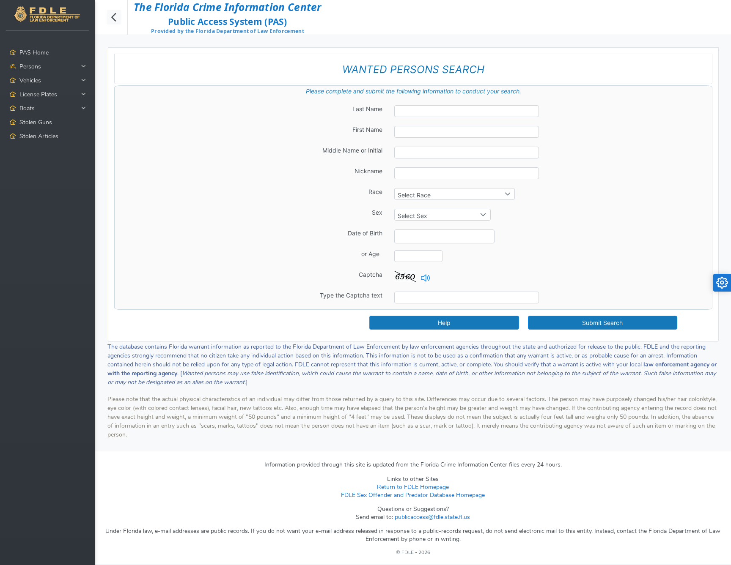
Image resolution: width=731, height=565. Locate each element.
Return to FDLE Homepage (413, 487)
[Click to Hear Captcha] (424, 279)
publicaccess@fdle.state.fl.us (432, 517)
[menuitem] (47, 90)
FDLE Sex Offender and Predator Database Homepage (413, 495)
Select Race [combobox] (414, 195)
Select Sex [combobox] (412, 215)
